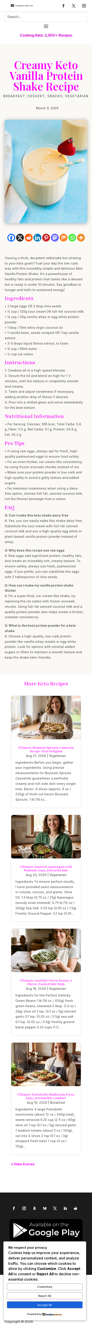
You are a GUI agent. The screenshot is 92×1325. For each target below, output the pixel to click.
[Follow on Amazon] (34, 1208)
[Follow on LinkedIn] (65, 1208)
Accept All (45, 1305)
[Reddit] (29, 238)
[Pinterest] (46, 238)
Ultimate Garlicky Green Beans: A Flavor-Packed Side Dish (46, 982)
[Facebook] (11, 238)
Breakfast (14, 96)
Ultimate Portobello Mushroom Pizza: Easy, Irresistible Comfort (46, 1096)
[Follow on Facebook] (63, 5)
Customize (44, 1286)
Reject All (44, 1296)
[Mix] (63, 238)
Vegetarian (77, 96)
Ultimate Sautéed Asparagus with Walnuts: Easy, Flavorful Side (46, 868)
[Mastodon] (55, 238)
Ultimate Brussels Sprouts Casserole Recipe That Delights (46, 749)
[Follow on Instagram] (84, 5)
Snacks (55, 96)
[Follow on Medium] (44, 1208)
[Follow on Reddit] (75, 1208)
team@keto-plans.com (24, 6)
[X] (20, 238)
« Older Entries (23, 1164)
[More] (81, 238)
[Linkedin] (37, 238)
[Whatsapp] (72, 238)
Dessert (36, 96)
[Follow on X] (73, 5)
